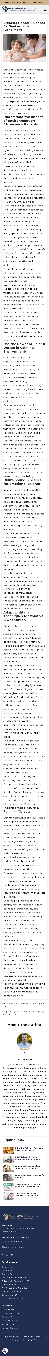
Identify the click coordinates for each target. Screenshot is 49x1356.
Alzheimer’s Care (10, 1313)
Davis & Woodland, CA (12, 1298)
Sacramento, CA (9, 1295)
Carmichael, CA (9, 1284)
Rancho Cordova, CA (12, 1291)
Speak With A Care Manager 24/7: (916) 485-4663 (25, 2)
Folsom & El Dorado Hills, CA (15, 1281)
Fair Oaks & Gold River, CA (14, 1288)
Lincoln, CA (7, 1270)
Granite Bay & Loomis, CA (14, 1277)
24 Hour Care (8, 1317)
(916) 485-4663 (16, 1247)
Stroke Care (8, 1324)
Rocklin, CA (7, 1274)
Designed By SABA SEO (24, 1340)
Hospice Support (10, 1328)
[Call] (25, 1053)
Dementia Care (9, 1321)
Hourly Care (8, 1310)
